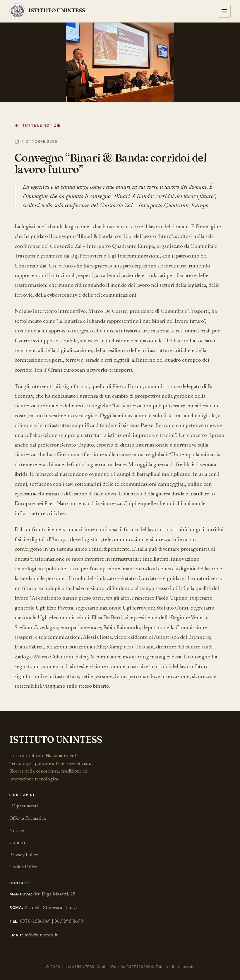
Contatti (18, 842)
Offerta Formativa (27, 818)
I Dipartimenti (23, 806)
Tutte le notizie (41, 125)
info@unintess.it (41, 935)
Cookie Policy (23, 867)
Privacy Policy (23, 855)
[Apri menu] (224, 11)
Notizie (16, 830)
